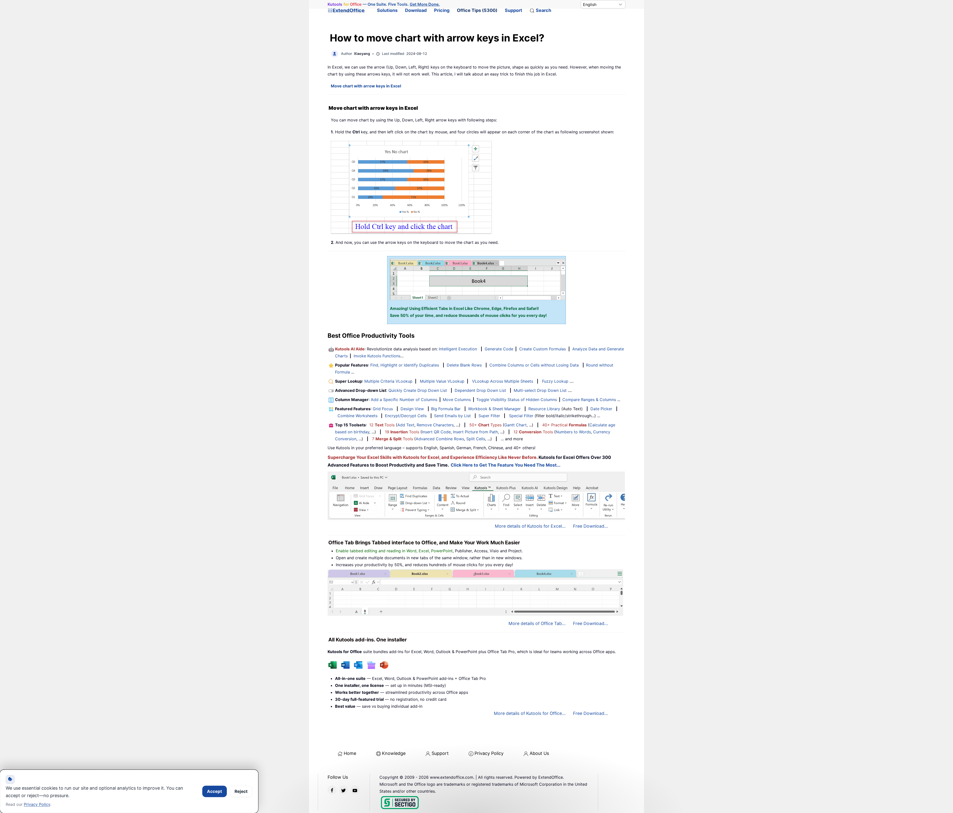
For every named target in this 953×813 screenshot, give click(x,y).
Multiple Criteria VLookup (388, 381)
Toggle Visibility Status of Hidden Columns (516, 399)
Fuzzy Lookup (555, 381)
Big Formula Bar (446, 408)
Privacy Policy (489, 753)
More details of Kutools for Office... (530, 713)
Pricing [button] (441, 10)
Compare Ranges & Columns (589, 399)
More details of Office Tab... (537, 623)
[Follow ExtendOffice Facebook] (332, 789)
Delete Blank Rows (464, 365)
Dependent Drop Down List (480, 390)
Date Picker (601, 408)
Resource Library (544, 408)
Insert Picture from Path (475, 431)
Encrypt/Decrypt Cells (406, 415)
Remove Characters (435, 424)
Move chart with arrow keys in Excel (366, 85)
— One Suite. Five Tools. (384, 4)
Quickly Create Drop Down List (417, 390)
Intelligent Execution (458, 348)
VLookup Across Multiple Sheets (502, 381)
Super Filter (489, 415)
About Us (539, 753)
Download (416, 10)
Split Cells (475, 438)
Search (543, 10)
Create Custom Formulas (542, 348)
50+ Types (485, 424)
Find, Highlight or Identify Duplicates (404, 365)
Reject (241, 791)
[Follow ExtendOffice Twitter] (343, 789)
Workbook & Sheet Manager (494, 408)
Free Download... (590, 526)
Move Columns (457, 399)
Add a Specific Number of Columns (404, 399)
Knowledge (394, 753)
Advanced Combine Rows (440, 438)
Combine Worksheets (357, 415)
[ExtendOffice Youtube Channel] (354, 789)
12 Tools (382, 424)
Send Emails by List (452, 415)
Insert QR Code (436, 431)
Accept (214, 791)
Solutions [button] (387, 10)
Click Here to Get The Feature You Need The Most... (505, 465)
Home (350, 753)
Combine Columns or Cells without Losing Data (534, 365)
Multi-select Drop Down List (540, 390)
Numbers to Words (573, 431)
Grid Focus (383, 408)
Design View (412, 408)
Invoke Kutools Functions (377, 355)
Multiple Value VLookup (442, 381)
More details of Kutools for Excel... (530, 526)
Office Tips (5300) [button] (477, 10)
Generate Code (499, 348)
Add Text (405, 424)
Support (513, 10)
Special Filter (521, 415)
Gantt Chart (515, 424)
